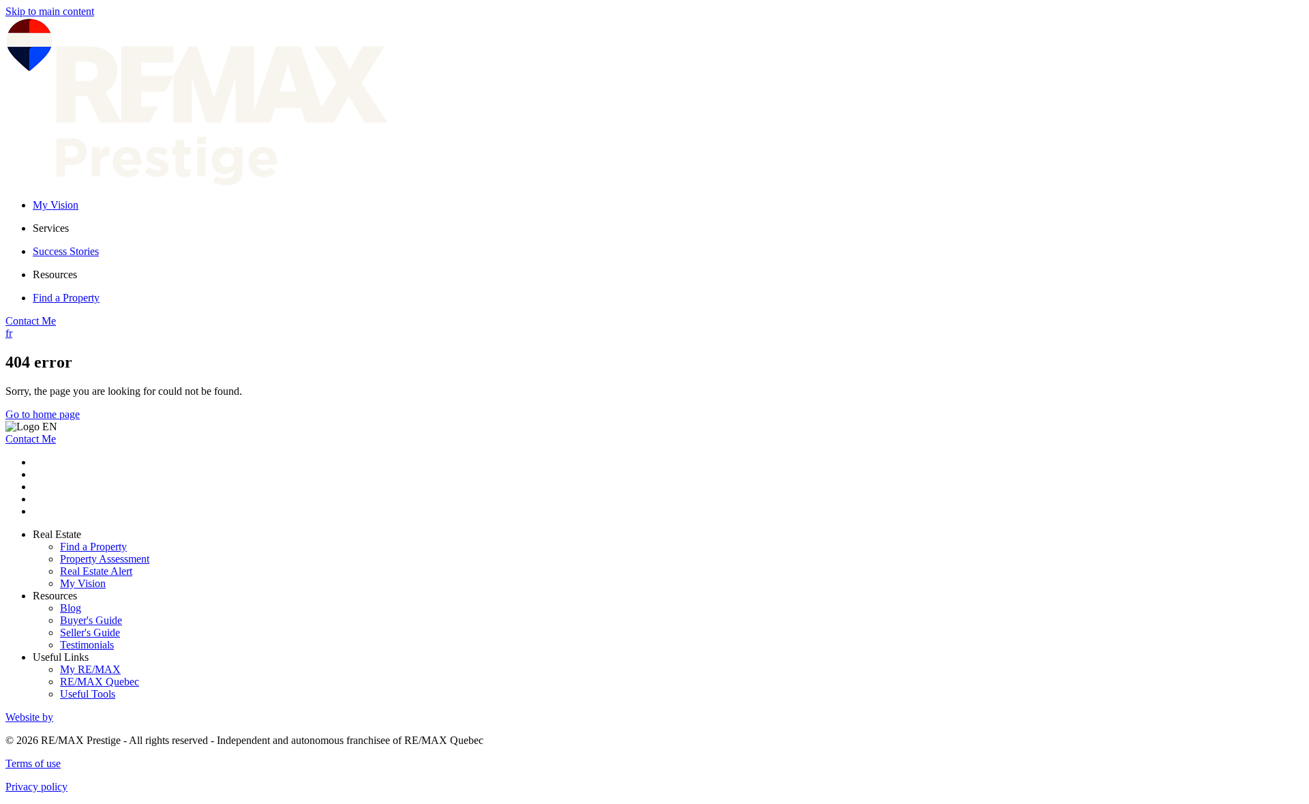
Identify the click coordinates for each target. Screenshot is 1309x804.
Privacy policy (36, 786)
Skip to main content (49, 11)
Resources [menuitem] (55, 274)
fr (8, 333)
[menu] (668, 228)
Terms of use (33, 763)
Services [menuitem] (51, 228)
